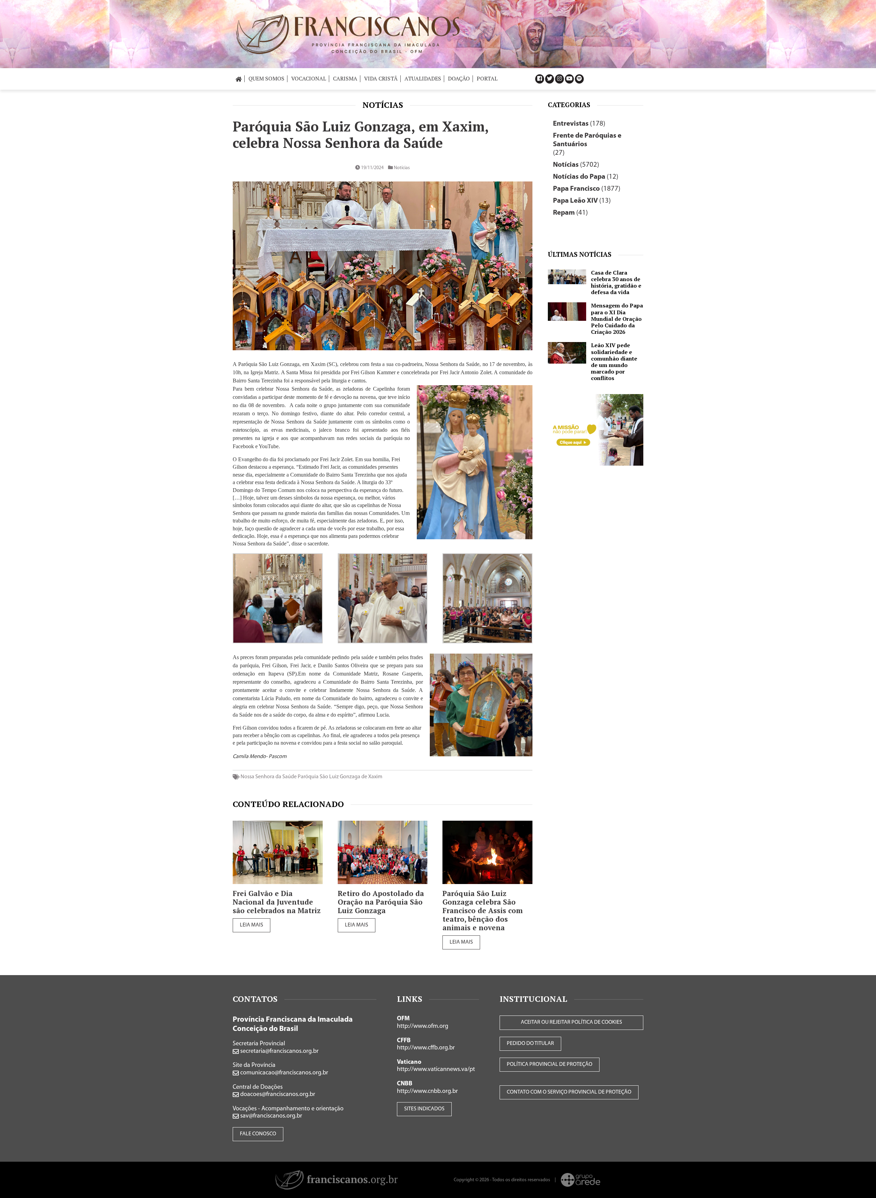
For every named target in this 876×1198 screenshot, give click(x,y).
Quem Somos (266, 78)
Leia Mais (251, 925)
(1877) (586, 188)
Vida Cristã (381, 78)
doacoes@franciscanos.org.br (277, 1095)
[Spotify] (579, 79)
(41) (570, 212)
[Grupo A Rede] (580, 1180)
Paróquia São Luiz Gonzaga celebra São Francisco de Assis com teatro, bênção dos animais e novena (482, 910)
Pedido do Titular (530, 1043)
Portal (487, 78)
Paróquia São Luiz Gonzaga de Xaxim (340, 777)
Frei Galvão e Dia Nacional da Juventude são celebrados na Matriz (277, 902)
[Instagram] (559, 79)
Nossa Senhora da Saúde (269, 777)
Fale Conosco (258, 1134)
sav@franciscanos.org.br (270, 1116)
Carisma (345, 78)
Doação (459, 78)
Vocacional (308, 78)
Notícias (382, 104)
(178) (579, 123)
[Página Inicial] (238, 78)
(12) (585, 176)
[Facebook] (539, 79)
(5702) (576, 164)
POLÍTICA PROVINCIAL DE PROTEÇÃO (549, 1064)
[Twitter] (549, 79)
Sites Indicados (424, 1109)
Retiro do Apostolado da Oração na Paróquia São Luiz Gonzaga (381, 902)
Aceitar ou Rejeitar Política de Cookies (571, 1022)
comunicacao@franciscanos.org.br (283, 1073)
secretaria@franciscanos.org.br (279, 1051)
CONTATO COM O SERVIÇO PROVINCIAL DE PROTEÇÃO (569, 1092)
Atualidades (422, 78)
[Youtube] (569, 79)
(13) (582, 200)
